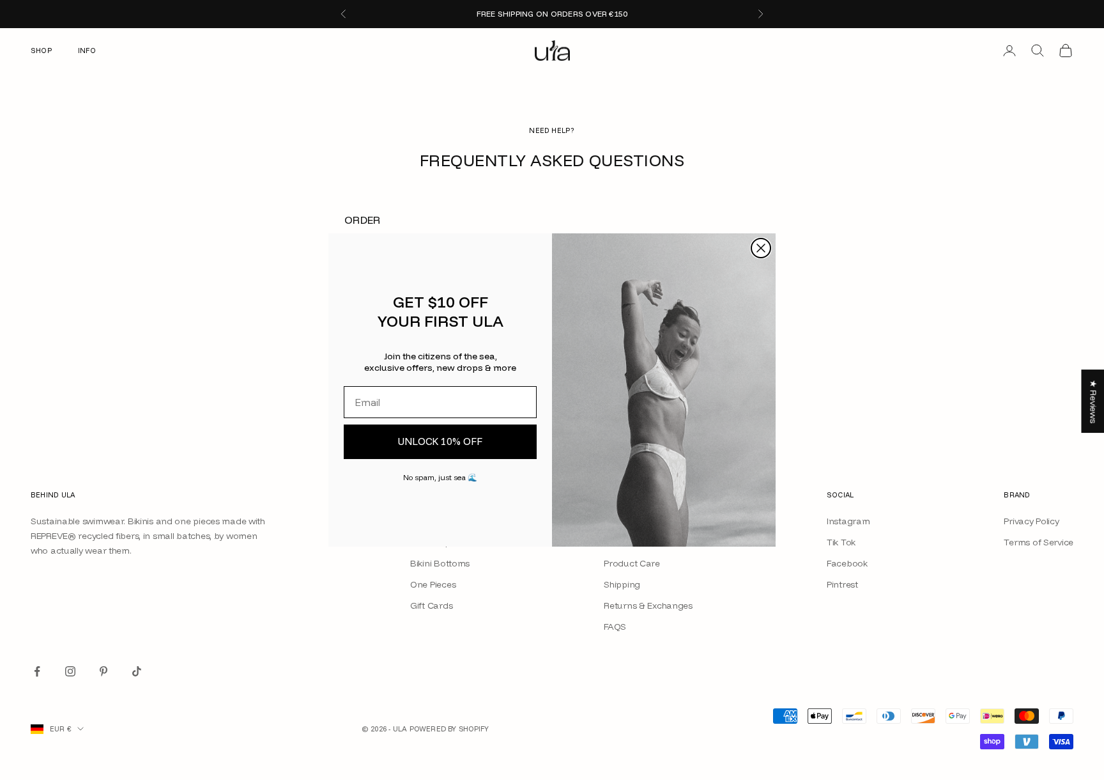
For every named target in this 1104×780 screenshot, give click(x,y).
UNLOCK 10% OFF (440, 441)
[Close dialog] (760, 248)
